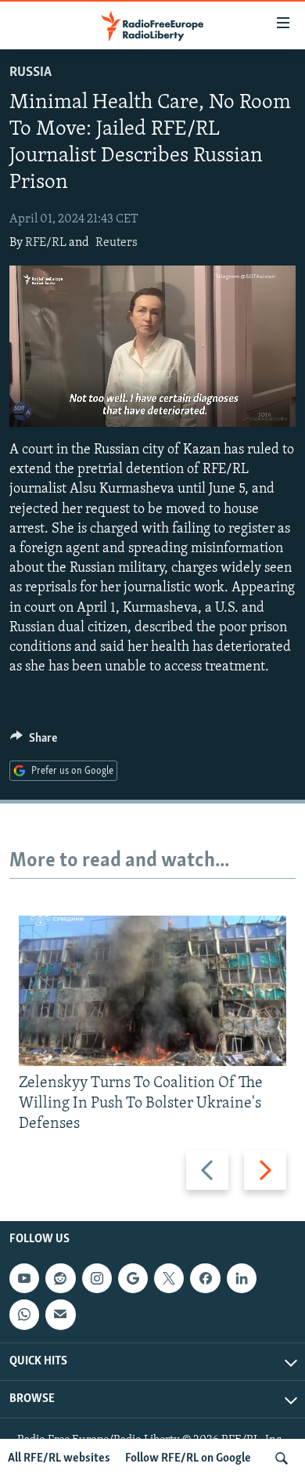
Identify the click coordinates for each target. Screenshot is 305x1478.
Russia (30, 73)
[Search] (281, 1458)
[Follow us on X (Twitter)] (169, 1278)
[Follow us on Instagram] (97, 1278)
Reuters (116, 243)
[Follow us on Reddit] (60, 1278)
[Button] (33, 742)
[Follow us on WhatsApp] (24, 1314)
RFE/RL (45, 243)
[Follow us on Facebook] (205, 1278)
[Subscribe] (60, 1314)
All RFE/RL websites (59, 1458)
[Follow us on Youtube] (24, 1278)
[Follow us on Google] (133, 1278)
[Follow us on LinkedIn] (242, 1278)
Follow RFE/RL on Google (188, 1458)
